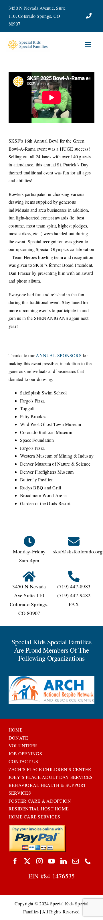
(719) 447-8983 (73, 586)
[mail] (75, 861)
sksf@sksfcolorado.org (77, 551)
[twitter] (27, 861)
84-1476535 (59, 876)
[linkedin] (63, 861)
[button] (13, 690)
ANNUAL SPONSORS (59, 355)
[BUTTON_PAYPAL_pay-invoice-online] (37, 827)
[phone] (88, 861)
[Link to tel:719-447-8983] (89, 16)
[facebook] (15, 861)
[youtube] (51, 861)
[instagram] (39, 861)
